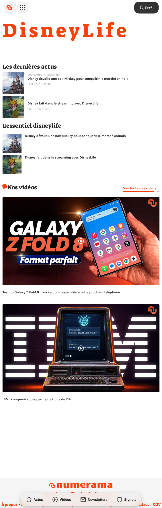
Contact (142, 504)
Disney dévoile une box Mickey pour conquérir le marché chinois (77, 79)
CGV (157, 504)
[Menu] (22, 8)
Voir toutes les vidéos (139, 188)
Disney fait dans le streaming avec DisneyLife (62, 103)
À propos (9, 504)
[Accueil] (9, 8)
